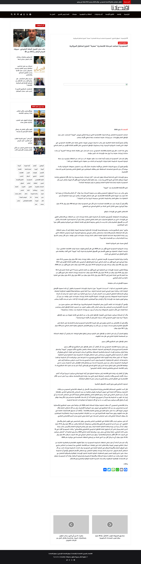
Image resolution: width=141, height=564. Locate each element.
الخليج (34, 176)
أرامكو (34, 166)
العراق (22, 183)
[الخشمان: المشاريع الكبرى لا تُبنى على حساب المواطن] (39, 92)
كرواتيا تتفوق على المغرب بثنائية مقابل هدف (24, 121)
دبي (42, 197)
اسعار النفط (28, 169)
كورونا (36, 201)
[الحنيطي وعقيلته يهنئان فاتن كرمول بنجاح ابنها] (39, 60)
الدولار (28, 176)
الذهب (21, 176)
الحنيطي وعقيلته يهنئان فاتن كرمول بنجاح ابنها (24, 58)
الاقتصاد (21, 173)
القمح (30, 187)
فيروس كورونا (23, 197)
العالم (28, 183)
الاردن (28, 173)
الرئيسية (126, 14)
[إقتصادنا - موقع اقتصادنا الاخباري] (115, 7)
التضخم (42, 176)
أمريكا (19, 166)
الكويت (23, 187)
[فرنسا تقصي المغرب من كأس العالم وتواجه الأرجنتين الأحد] (39, 151)
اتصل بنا (52, 14)
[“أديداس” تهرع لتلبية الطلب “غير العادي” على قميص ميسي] (39, 141)
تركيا (28, 190)
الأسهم (42, 173)
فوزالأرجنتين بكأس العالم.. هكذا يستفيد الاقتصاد (24, 112)
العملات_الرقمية (39, 187)
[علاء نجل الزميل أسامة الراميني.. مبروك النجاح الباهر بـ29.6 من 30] (29, 38)
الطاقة (35, 183)
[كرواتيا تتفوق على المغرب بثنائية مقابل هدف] (39, 123)
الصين (42, 183)
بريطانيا (35, 190)
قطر (43, 201)
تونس (22, 190)
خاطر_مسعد (18, 194)
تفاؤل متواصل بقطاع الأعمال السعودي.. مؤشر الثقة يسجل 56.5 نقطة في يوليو (99, 2)
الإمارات (35, 173)
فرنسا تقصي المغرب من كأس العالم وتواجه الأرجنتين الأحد (23, 149)
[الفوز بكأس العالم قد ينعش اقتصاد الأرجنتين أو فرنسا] (39, 132)
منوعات (74, 14)
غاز (31, 197)
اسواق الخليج (116, 38)
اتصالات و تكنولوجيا (86, 14)
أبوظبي (42, 166)
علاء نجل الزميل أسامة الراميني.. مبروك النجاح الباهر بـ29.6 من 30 (29, 50)
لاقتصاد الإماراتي (27, 201)
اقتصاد (19, 169)
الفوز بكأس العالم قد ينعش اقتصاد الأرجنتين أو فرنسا (23, 130)
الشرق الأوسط (109, 14)
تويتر (42, 194)
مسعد (42, 204)
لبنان (18, 201)
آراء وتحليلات (98, 14)
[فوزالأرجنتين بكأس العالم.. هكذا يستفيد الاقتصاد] (39, 114)
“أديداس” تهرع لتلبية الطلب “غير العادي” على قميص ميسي (23, 140)
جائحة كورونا (34, 194)
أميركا (42, 169)
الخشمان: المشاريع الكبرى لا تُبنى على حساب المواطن (23, 90)
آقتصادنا (125, 129)
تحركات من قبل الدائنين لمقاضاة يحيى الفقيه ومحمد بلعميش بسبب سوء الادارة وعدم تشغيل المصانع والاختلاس (23, 70)
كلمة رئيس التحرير (63, 14)
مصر (36, 204)
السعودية (29, 180)
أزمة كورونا (27, 166)
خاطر (26, 194)
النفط (16, 187)
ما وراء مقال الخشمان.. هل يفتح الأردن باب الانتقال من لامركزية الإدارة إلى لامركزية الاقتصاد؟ (23, 82)
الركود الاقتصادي (39, 180)
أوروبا (35, 169)
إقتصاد (119, 14)
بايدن (42, 190)
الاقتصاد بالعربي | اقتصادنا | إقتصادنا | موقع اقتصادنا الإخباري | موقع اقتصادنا (70, 554)
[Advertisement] (90, 25)
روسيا (36, 197)
